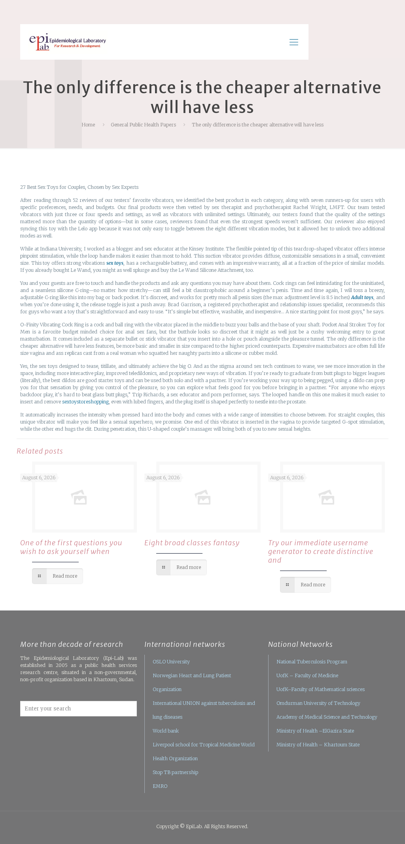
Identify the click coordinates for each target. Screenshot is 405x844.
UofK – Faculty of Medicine (307, 675)
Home (88, 125)
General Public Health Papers (143, 125)
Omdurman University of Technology (318, 703)
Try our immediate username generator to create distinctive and (320, 551)
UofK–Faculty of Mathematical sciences (320, 689)
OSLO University (171, 662)
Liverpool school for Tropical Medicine (196, 745)
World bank (166, 731)
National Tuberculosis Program (311, 662)
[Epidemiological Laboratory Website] (68, 42)
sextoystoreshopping (85, 402)
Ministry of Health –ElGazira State (315, 731)
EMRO (160, 786)
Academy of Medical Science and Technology (326, 717)
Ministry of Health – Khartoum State (318, 745)
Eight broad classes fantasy (192, 542)
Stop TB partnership (175, 772)
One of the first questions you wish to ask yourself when (71, 547)
